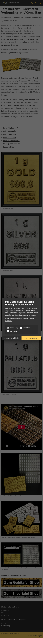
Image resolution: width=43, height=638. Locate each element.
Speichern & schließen (11, 338)
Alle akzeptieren (31, 338)
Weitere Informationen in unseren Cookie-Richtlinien (19, 319)
